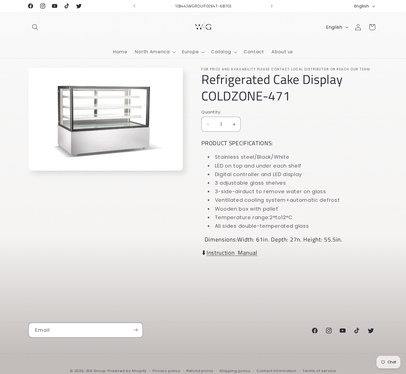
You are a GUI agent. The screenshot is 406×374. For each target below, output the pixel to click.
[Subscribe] (135, 330)
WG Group (96, 370)
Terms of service (319, 370)
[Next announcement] (271, 6)
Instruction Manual (232, 252)
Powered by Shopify (127, 370)
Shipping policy (235, 370)
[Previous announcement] (134, 6)
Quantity (210, 112)
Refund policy (199, 370)
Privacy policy (166, 370)
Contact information (277, 370)
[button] (35, 27)
